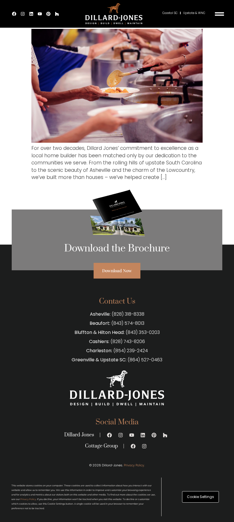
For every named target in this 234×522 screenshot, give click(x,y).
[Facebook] (14, 14)
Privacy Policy (28, 499)
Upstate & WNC (194, 13)
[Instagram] (23, 14)
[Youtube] (40, 14)
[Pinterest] (48, 14)
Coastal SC (169, 13)
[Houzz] (57, 14)
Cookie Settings (200, 496)
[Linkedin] (31, 14)
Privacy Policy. (134, 465)
